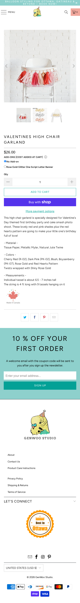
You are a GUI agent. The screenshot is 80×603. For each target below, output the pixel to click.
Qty (6, 174)
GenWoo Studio (44, 577)
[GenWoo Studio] (38, 12)
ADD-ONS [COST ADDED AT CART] (23, 157)
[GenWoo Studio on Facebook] (36, 557)
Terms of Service (16, 492)
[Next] (73, 66)
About (11, 454)
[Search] (66, 12)
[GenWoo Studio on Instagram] (43, 557)
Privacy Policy (15, 478)
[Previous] (7, 66)
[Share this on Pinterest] (44, 317)
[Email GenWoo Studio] (30, 557)
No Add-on (12, 161)
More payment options (40, 211)
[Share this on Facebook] (35, 317)
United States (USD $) (21, 568)
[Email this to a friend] (54, 317)
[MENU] (2, 12)
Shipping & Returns (18, 485)
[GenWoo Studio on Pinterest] (49, 557)
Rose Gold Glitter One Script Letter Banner (29, 167)
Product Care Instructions (21, 468)
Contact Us (14, 461)
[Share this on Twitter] (25, 317)
